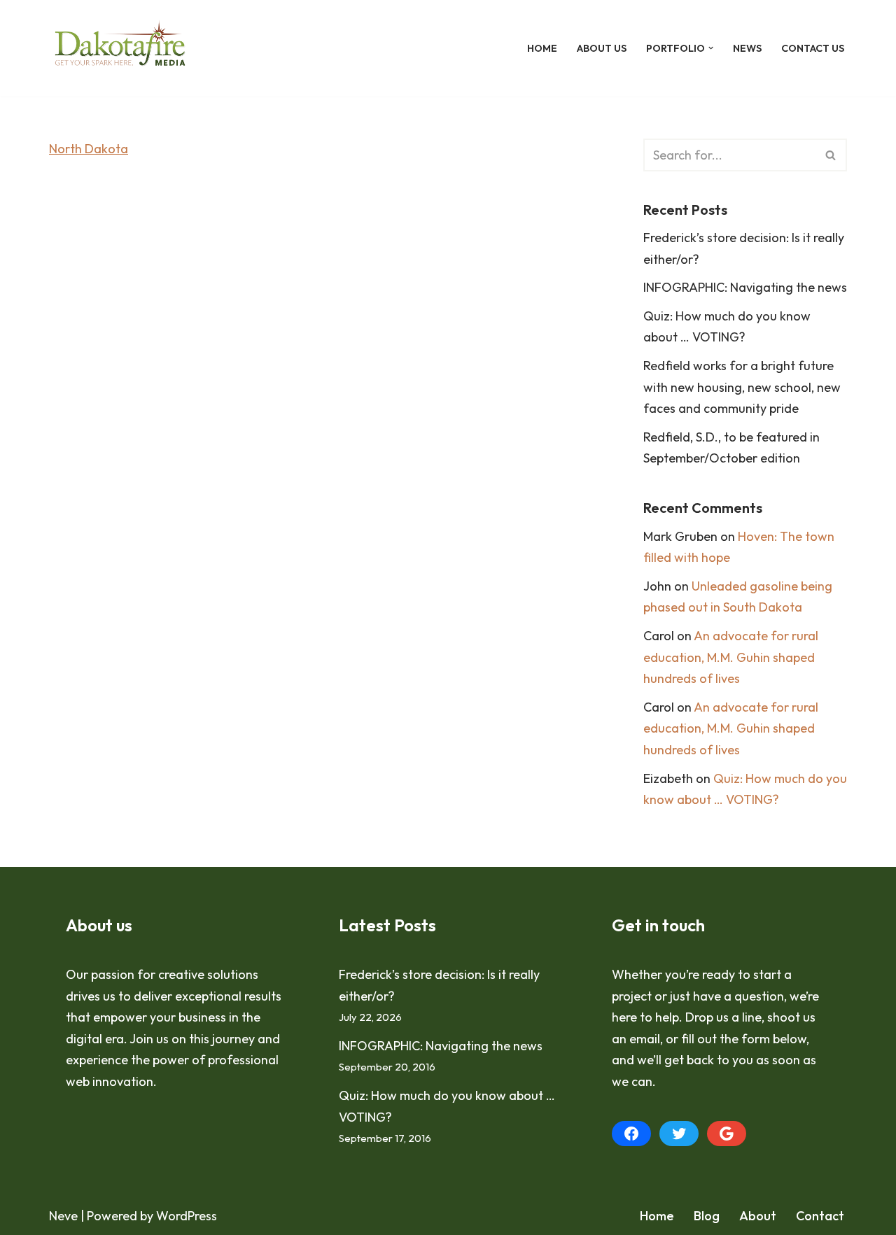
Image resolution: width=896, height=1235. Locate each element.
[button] (710, 47)
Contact (820, 1216)
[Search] (831, 155)
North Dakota (88, 149)
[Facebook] (631, 1133)
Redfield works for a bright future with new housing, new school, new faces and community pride (742, 387)
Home (542, 48)
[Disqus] (325, 376)
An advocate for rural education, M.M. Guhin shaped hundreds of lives (730, 657)
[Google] (726, 1133)
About (757, 1216)
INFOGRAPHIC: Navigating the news (745, 287)
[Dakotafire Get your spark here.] (120, 48)
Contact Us (812, 48)
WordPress (186, 1216)
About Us (601, 48)
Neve (63, 1216)
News (747, 48)
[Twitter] (679, 1133)
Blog (707, 1216)
